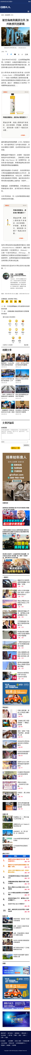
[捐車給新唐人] (16, 500)
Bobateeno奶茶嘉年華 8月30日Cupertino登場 (23, 675)
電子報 (10, 1035)
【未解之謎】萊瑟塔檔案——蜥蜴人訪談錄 (23, 722)
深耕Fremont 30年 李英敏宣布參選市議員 (24, 764)
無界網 (14, 1045)
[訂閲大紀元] (16, 974)
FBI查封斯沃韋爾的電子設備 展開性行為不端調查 (24, 633)
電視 (6, 1037)
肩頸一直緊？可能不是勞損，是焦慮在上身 (23, 733)
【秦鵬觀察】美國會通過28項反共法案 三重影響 (8, 412)
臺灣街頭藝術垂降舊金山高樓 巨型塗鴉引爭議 (24, 664)
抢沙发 (26, 345)
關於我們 (3, 1033)
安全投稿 (3, 1035)
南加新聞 (7, 15)
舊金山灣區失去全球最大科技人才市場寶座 (23, 603)
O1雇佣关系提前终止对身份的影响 (24, 773)
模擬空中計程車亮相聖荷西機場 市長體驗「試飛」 (24, 582)
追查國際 (10, 1041)
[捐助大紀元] (16, 1009)
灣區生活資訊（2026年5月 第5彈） (23, 784)
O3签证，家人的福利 (24, 793)
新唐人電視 (18, 1041)
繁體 (29, 1)
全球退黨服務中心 (21, 1043)
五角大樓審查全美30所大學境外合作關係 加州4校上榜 (23, 654)
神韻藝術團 (26, 1041)
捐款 (20, 1035)
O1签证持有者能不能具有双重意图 (24, 752)
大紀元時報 (4, 1043)
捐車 (24, 1035)
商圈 (15, 1035)
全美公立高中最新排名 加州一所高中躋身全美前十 (24, 592)
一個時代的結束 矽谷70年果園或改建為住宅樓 (24, 644)
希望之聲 (11, 1043)
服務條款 (17, 1033)
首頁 (2, 15)
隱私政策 (24, 1033)
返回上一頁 (15, 448)
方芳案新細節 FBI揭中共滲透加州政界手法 (23, 623)
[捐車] (16, 704)
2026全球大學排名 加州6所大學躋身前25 (23, 743)
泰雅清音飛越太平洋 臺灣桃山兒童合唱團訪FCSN (23, 613)
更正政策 (10, 1033)
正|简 (26, 54)
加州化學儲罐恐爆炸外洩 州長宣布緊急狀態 (24, 805)
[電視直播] (16, 1026)
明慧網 (3, 1045)
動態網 (8, 1045)
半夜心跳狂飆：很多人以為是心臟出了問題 (23, 712)
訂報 (2, 1037)
